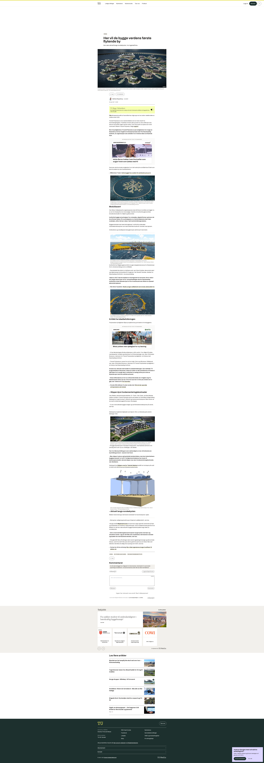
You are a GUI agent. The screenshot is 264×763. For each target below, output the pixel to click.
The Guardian (126, 381)
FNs (110, 115)
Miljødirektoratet (122, 523)
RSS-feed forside (126, 730)
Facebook (124, 733)
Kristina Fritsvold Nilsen (104, 731)
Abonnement (101, 748)
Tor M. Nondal (102, 737)
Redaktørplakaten (133, 743)
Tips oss (162, 723)
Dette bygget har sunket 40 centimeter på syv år (136, 173)
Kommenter (120, 94)
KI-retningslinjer (149, 738)
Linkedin (123, 735)
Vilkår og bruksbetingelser (152, 735)
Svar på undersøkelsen (240, 758)
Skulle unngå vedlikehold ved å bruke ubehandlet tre (138, 286)
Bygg (105, 34)
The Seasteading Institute (134, 554)
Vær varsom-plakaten (119, 743)
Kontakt (100, 752)
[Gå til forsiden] (99, 3)
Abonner (253, 3)
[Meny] (259, 3)
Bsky (122, 738)
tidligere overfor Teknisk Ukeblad (127, 465)
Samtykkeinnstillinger (151, 733)
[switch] (152, 109)
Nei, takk (250, 758)
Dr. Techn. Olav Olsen (120, 554)
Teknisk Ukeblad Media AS (110, 757)
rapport (136, 126)
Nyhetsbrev (148, 730)
